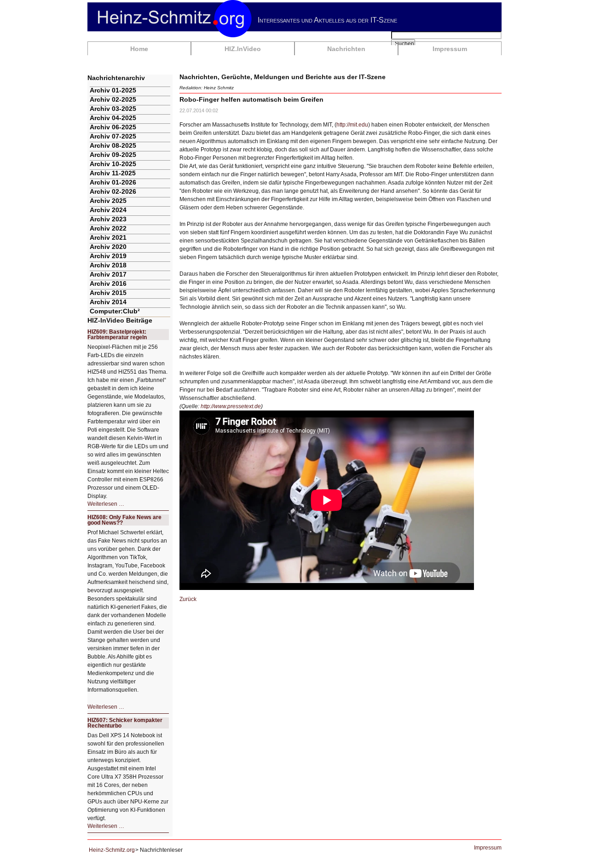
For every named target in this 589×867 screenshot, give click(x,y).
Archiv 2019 (108, 256)
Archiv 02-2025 (113, 99)
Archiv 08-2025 (113, 145)
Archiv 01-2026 (113, 182)
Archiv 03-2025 (113, 108)
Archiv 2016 (108, 283)
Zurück (187, 599)
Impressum (450, 48)
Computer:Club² (115, 311)
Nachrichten (346, 48)
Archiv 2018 (108, 265)
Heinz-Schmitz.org (112, 850)
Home (139, 48)
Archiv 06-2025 (113, 127)
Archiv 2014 (108, 302)
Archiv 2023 (108, 219)
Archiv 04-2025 (113, 117)
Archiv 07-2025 (113, 136)
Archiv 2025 (108, 200)
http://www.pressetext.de (231, 406)
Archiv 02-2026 (113, 191)
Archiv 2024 (108, 210)
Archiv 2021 (108, 237)
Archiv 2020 (108, 246)
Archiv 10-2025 (113, 164)
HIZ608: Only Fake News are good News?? (124, 520)
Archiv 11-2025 (113, 173)
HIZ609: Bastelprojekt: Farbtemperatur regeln (117, 335)
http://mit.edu (352, 124)
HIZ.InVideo (243, 48)
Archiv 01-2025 (113, 90)
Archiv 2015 (108, 292)
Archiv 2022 (108, 228)
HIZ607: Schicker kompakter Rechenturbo (124, 723)
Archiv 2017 (108, 274)
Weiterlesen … (105, 504)
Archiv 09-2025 (113, 154)
